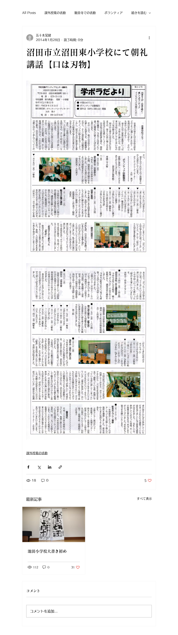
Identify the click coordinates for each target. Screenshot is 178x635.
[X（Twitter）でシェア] (39, 467)
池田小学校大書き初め (47, 551)
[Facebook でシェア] (28, 467)
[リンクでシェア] (60, 467)
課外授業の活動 (55, 12)
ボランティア (113, 12)
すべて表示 (144, 498)
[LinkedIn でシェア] (50, 467)
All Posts (29, 12)
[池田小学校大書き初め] (53, 524)
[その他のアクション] (149, 37)
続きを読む (139, 12)
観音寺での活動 (85, 12)
